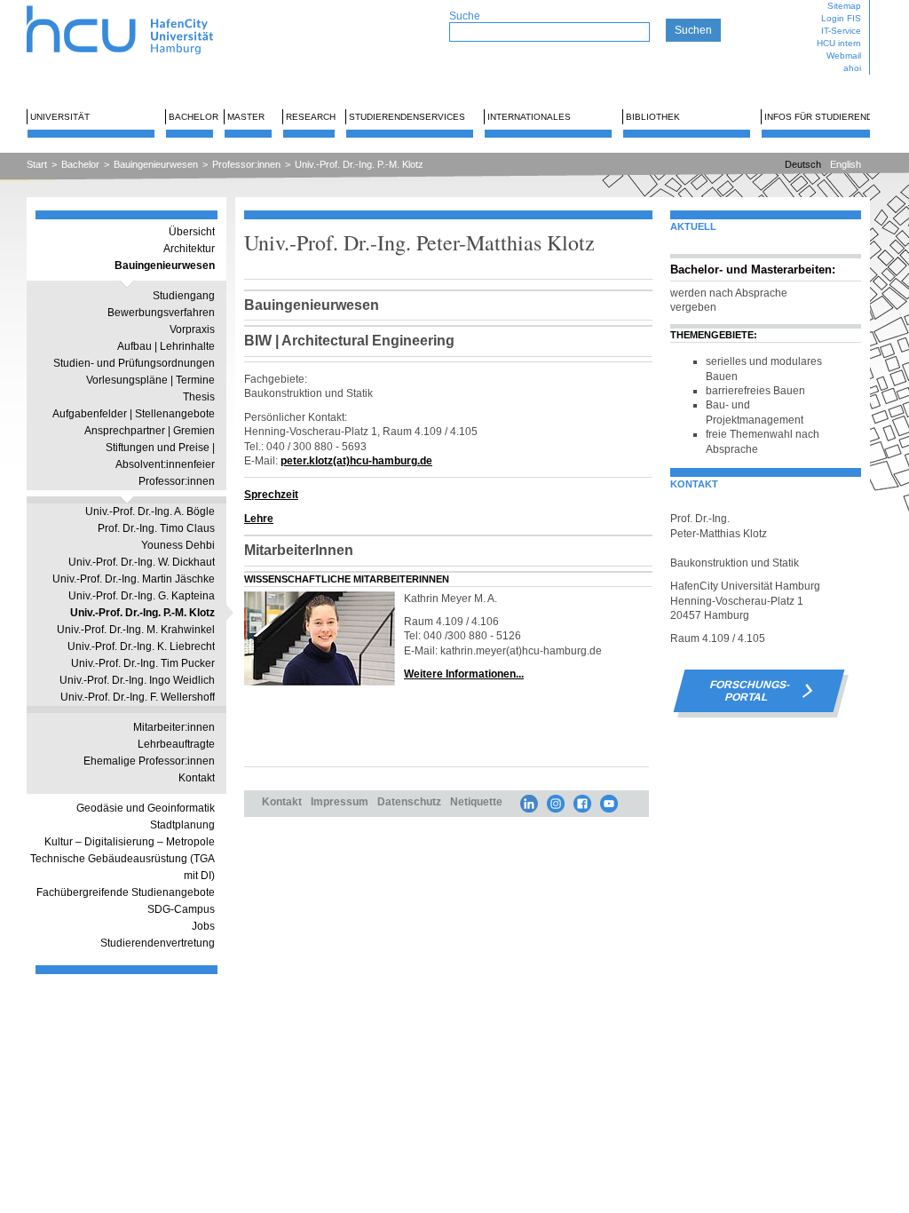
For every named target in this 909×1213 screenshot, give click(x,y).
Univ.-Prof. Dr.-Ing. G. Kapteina (141, 596)
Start (37, 164)
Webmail (843, 55)
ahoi (852, 68)
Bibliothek (653, 117)
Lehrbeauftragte (176, 744)
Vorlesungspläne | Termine (150, 380)
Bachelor (193, 117)
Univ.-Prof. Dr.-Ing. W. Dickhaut (141, 562)
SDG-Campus (181, 909)
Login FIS (841, 18)
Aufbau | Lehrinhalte (166, 346)
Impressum (339, 801)
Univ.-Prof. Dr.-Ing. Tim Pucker (143, 663)
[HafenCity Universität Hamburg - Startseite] (135, 6)
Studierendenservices (407, 117)
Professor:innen (246, 164)
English (845, 164)
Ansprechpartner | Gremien (149, 430)
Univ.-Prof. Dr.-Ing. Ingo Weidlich (137, 680)
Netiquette (476, 801)
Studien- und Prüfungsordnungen (134, 363)
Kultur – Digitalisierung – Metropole (129, 842)
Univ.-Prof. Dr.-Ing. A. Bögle (150, 511)
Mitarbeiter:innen (174, 727)
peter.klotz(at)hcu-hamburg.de (356, 460)
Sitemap (844, 6)
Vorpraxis (192, 329)
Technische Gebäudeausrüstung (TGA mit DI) (122, 867)
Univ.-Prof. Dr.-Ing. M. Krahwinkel (136, 629)
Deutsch (803, 164)
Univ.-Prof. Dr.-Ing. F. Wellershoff (137, 697)
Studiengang (184, 295)
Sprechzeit (271, 494)
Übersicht (192, 232)
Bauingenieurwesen (156, 164)
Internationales (529, 117)
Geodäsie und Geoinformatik (145, 808)
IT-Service (841, 31)
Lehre (258, 518)
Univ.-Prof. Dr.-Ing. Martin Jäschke (133, 579)
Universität (60, 117)
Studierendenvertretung (157, 943)
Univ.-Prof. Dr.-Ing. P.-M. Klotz (359, 164)
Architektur (189, 248)
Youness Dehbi (178, 545)
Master (246, 117)
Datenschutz (409, 801)
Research (311, 117)
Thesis (199, 397)
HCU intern (839, 43)
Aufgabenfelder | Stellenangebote (133, 414)
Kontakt (196, 778)
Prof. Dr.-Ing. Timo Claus (156, 528)
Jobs (203, 926)
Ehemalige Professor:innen (149, 761)
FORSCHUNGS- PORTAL (750, 690)
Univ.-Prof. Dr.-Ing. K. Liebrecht (141, 646)
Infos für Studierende (821, 117)
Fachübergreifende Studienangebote (125, 892)
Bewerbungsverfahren (161, 312)
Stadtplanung (182, 825)
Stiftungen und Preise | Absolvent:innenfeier (160, 456)
